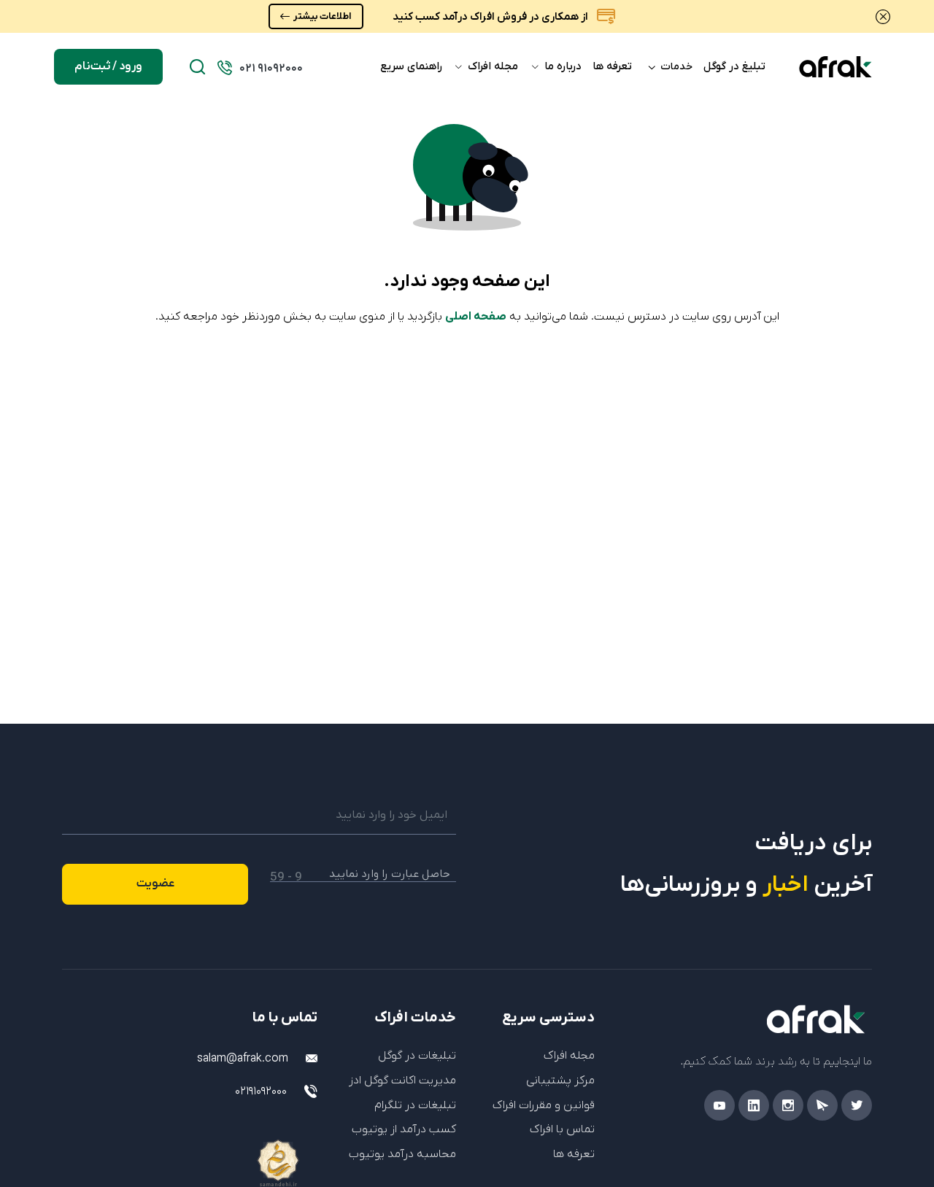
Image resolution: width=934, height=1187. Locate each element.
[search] (197, 67)
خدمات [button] (676, 67)
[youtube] (719, 1105)
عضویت (155, 883)
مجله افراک (491, 66)
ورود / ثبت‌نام (108, 66)
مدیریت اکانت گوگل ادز (402, 1080)
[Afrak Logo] (744, 1019)
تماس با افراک (562, 1129)
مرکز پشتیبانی (560, 1080)
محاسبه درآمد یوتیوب (402, 1154)
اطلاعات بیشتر (322, 16)
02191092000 (261, 1091)
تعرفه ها (612, 66)
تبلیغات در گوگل (417, 1055)
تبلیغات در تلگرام (415, 1105)
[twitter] (856, 1105)
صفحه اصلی (475, 316)
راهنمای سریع (411, 66)
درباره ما (561, 66)
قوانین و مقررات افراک (544, 1105)
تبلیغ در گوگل (734, 66)
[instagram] (788, 1105)
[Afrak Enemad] (313, 1147)
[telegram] (822, 1105)
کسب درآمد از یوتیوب (404, 1129)
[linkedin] (753, 1105)
